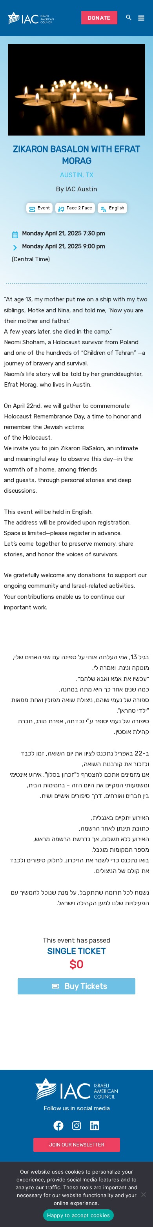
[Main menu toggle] (141, 18)
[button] (128, 18)
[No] (143, 1194)
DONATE (99, 18)
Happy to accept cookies (78, 1215)
